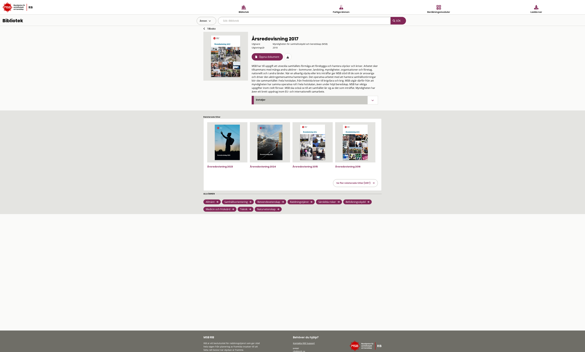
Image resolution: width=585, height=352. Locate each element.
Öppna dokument (269, 57)
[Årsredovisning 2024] (269, 142)
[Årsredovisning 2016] (355, 142)
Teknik (243, 209)
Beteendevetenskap (268, 202)
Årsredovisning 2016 (347, 166)
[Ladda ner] (287, 56)
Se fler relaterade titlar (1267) (353, 183)
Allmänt (210, 202)
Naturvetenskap (266, 209)
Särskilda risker (327, 202)
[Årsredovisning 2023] (227, 142)
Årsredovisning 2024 (263, 166)
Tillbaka (211, 28)
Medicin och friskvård (218, 209)
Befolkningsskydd (356, 202)
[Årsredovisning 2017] (225, 56)
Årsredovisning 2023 (220, 166)
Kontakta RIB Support (304, 343)
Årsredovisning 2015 (305, 166)
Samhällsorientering (236, 202)
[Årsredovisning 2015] (312, 142)
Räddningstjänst (299, 202)
